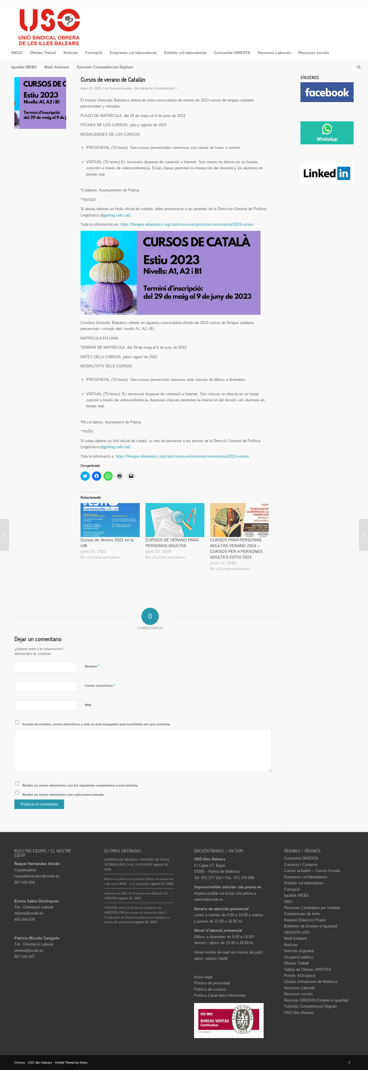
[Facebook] (349, 1062)
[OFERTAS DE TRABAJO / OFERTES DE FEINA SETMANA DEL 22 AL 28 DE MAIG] (363, 535)
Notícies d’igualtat (299, 951)
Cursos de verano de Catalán (112, 79)
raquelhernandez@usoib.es (37, 876)
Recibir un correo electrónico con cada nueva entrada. (63, 794)
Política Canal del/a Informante (220, 995)
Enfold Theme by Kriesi (71, 1062)
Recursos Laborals (299, 988)
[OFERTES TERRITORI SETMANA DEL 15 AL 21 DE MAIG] (4, 535)
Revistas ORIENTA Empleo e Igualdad (316, 1000)
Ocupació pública (298, 957)
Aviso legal (203, 977)
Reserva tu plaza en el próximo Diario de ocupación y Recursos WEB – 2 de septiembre (139, 881)
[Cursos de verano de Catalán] (40, 103)
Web (88, 705)
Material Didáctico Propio (305, 920)
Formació (292, 889)
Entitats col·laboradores (303, 883)
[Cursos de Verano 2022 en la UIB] (110, 520)
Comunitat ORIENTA (301, 858)
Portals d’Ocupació (300, 975)
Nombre (92, 666)
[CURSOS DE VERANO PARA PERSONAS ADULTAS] (175, 520)
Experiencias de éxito (302, 914)
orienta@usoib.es (28, 913)
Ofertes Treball (296, 963)
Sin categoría (143, 88)
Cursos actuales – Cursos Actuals (312, 870)
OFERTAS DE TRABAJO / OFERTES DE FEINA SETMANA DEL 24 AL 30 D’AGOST (136, 861)
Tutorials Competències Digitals (310, 1006)
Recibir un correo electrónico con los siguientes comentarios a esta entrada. (80, 785)
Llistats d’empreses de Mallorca (310, 981)
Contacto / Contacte (300, 864)
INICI (288, 902)
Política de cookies (210, 989)
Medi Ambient (295, 938)
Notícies (291, 945)
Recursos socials (298, 994)
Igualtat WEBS (296, 895)
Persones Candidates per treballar (312, 908)
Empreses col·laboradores (305, 877)
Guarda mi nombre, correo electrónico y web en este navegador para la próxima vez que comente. (96, 724)
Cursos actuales (120, 88)
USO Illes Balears (299, 1012)
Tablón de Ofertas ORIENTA (307, 969)
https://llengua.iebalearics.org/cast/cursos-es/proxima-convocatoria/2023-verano (187, 224)
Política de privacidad (212, 983)
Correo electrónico (100, 685)
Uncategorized (164, 88)
